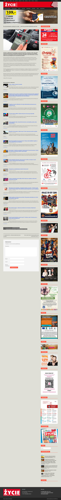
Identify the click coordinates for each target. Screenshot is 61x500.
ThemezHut (10, 498)
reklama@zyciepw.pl (44, 493)
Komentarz (7, 246)
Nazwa (6, 258)
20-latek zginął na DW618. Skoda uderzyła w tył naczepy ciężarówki (21, 113)
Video (38, 8)
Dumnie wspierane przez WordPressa (52, 498)
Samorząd (28, 8)
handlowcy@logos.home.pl (48, 492)
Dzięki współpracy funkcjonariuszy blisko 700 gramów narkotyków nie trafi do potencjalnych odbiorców (23, 198)
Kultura (23, 8)
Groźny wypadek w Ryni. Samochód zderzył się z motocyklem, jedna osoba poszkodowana (23, 122)
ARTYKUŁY (42, 454)
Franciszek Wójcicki (12, 27)
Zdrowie (33, 8)
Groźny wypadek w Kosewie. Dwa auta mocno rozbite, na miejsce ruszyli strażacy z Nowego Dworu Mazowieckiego (22, 160)
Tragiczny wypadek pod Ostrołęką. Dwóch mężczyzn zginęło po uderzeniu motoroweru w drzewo (23, 179)
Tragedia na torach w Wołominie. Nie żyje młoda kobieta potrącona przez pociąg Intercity (22, 105)
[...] (22, 99)
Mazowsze (42, 8)
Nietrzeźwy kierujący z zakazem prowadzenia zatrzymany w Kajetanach (22, 207)
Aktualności (14, 8)
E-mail (6, 261)
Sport (19, 8)
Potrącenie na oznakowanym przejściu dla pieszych (18, 169)
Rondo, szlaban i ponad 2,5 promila (15, 84)
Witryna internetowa (7, 265)
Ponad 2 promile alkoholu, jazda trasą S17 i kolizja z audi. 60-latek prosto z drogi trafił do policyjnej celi (23, 218)
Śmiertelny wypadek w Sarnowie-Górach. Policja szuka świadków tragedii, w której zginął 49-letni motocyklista (23, 141)
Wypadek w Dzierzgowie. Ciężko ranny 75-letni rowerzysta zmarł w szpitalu (23, 131)
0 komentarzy (5, 90)
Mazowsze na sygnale (18, 27)
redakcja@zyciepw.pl (27, 493)
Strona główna (7, 8)
